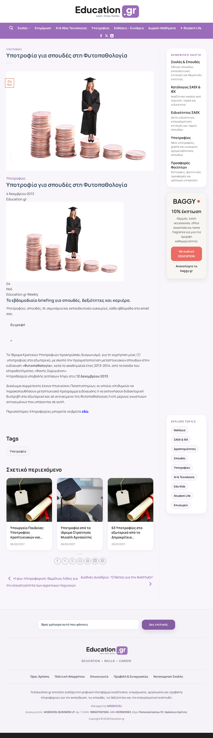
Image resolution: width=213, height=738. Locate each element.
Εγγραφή (17, 324)
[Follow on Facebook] (101, 36)
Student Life (182, 496)
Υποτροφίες (100, 28)
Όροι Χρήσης (39, 676)
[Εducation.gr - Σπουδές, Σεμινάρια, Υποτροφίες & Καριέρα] (106, 11)
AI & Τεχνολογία (184, 477)
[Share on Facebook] (57, 561)
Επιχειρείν (181, 505)
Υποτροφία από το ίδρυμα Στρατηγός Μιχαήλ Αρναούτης (76, 532)
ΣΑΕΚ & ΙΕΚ (181, 439)
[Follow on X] (106, 36)
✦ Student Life (190, 28)
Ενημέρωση (43, 28)
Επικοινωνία (99, 676)
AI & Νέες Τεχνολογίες (71, 28)
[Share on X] (65, 561)
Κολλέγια (179, 430)
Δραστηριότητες (185, 449)
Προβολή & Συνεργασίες (131, 676)
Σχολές (22, 28)
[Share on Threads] (72, 561)
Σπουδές (179, 458)
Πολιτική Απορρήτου (70, 676)
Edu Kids (179, 486)
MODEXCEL (114, 706)
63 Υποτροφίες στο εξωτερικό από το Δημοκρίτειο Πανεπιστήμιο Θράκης (129, 535)
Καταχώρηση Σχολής (168, 676)
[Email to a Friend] (80, 561)
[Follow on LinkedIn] (112, 36)
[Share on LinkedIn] (95, 561)
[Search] (11, 28)
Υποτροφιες (14, 49)
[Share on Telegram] (102, 561)
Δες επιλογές (158, 624)
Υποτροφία (18, 451)
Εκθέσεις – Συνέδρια (129, 28)
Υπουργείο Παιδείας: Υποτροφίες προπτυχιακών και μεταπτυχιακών (27, 535)
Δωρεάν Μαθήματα (162, 28)
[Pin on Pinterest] (87, 561)
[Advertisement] (186, 347)
